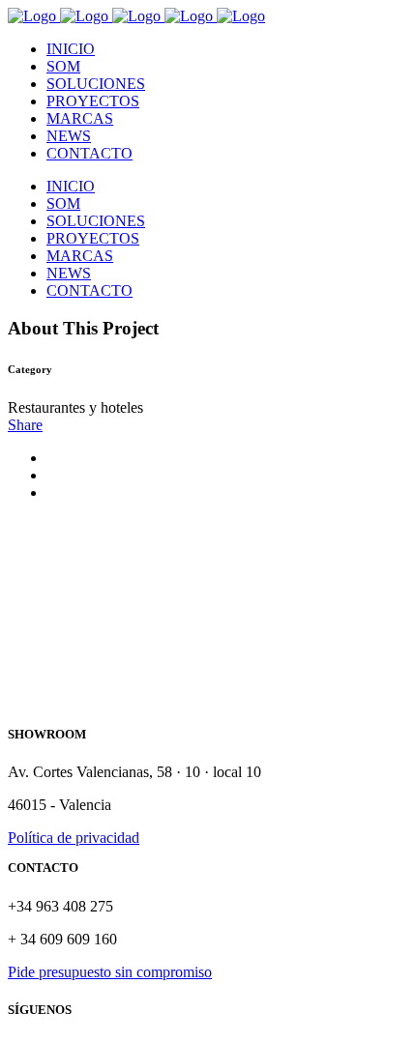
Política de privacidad (73, 837)
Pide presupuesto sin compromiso (110, 972)
